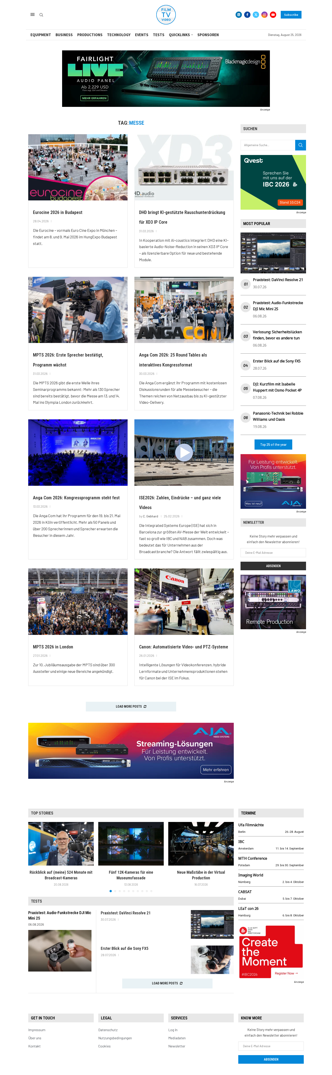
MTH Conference (252, 858)
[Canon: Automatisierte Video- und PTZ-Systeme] (184, 601)
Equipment (40, 34)
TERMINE (248, 813)
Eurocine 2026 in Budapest (57, 212)
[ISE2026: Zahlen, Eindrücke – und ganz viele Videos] (184, 452)
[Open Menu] (32, 14)
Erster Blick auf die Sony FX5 (277, 361)
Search (300, 145)
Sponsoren (208, 34)
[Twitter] (256, 15)
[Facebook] (247, 15)
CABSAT (245, 891)
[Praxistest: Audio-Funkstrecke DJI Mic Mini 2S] (59, 951)
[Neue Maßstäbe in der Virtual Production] (201, 844)
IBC (241, 841)
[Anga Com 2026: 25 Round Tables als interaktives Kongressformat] (184, 310)
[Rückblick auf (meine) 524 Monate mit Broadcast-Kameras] (61, 844)
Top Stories (42, 813)
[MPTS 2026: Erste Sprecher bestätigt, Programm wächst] (78, 310)
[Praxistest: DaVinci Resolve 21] (212, 924)
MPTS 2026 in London (53, 647)
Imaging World (250, 875)
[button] (34, 857)
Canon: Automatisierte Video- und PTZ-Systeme (183, 647)
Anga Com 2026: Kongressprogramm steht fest (76, 497)
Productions (90, 34)
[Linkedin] (239, 15)
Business (64, 34)
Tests (158, 34)
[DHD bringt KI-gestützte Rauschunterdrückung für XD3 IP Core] (184, 167)
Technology (119, 34)
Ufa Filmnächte (251, 824)
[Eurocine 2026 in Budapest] (78, 167)
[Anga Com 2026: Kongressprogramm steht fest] (78, 452)
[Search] (41, 15)
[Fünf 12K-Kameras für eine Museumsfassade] (131, 844)
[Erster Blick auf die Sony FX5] (212, 960)
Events (141, 34)
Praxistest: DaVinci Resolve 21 (278, 279)
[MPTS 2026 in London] (78, 601)
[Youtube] (273, 15)
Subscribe (291, 15)
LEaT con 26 (248, 908)
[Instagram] (264, 15)
